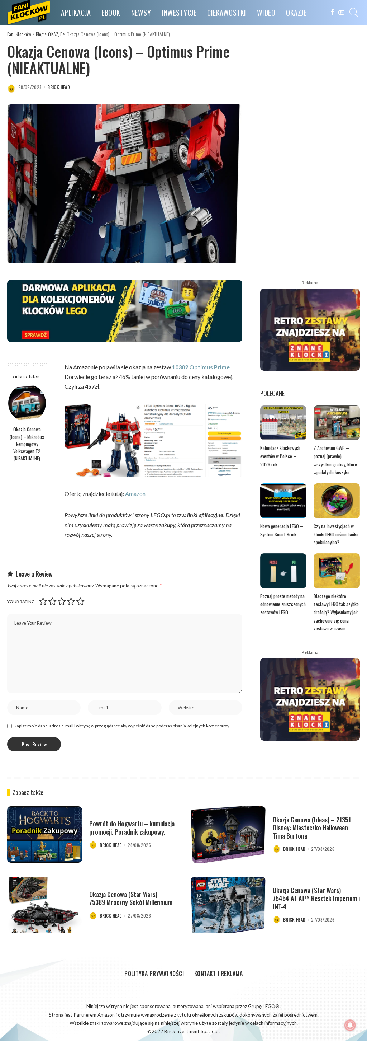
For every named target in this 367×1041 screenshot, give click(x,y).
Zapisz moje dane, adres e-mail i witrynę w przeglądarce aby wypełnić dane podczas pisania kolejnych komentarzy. (122, 725)
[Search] (354, 12)
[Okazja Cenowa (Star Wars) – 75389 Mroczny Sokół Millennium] (44, 905)
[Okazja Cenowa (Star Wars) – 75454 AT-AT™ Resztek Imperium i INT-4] (228, 905)
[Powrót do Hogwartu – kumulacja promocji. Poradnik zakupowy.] (44, 834)
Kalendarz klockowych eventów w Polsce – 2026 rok (280, 456)
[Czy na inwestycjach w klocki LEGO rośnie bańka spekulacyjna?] (337, 500)
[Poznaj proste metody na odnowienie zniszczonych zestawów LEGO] (283, 570)
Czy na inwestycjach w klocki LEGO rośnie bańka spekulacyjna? (336, 534)
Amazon (135, 493)
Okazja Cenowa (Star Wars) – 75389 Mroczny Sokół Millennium (130, 898)
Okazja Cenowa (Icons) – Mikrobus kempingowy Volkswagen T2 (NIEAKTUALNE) (27, 444)
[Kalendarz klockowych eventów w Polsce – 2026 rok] (283, 422)
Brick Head (58, 87)
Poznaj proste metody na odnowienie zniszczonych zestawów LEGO (283, 604)
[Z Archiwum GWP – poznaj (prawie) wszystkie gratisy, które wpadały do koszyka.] (337, 422)
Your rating (21, 601)
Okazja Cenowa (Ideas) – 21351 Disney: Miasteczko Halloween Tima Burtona (312, 827)
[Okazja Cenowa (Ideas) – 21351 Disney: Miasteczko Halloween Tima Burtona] (228, 834)
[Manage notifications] (350, 1025)
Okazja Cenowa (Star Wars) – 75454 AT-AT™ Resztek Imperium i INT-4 (316, 898)
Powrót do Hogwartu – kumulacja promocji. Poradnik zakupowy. (132, 827)
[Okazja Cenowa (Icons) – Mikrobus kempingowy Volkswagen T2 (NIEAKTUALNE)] (27, 403)
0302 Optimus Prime (202, 367)
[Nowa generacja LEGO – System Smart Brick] (283, 500)
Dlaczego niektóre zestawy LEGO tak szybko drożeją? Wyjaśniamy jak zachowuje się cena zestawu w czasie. (336, 612)
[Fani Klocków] (28, 12)
